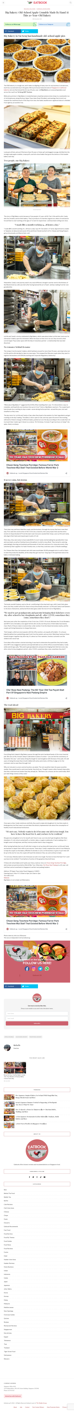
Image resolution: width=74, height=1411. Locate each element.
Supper (6, 1337)
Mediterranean (8, 1307)
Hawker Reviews (9, 1263)
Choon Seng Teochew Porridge (56, 863)
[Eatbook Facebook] (27, 969)
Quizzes (6, 1318)
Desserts (7, 1223)
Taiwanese (7, 1340)
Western (6, 1359)
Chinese (6, 1212)
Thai (5, 1344)
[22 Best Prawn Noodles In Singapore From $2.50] (9, 1125)
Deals (6, 1219)
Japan (6, 1281)
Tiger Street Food (9, 1351)
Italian (6, 1278)
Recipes (6, 1322)
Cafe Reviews (8, 1204)
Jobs (21, 1407)
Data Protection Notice (53, 1407)
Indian (6, 1270)
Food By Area (8, 1234)
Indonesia (7, 1274)
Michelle (16, 1045)
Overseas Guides (9, 1315)
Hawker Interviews (43, 8)
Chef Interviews (9, 1208)
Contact (27, 1407)
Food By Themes (9, 1237)
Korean (6, 1296)
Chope (6, 1215)
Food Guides (8, 1241)
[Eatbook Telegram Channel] (40, 969)
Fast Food (7, 1230)
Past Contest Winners (38, 1407)
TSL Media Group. (41, 1403)
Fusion (6, 1252)
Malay (6, 1300)
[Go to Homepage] (37, 2)
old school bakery (21, 1036)
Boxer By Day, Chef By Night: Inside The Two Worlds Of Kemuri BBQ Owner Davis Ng (14, 1076)
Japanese (7, 1285)
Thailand (6, 1348)
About (15, 1407)
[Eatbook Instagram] (34, 969)
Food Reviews (8, 1248)
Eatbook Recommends (11, 1226)
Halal (5, 1256)
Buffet (6, 1201)
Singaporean (8, 1329)
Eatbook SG (37, 975)
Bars (5, 1190)
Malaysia (7, 1303)
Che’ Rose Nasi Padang (50, 865)
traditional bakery (36, 1036)
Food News (7, 1245)
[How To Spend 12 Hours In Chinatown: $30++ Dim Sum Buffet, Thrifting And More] (9, 1111)
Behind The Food (29, 8)
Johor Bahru (8, 1289)
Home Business (9, 1267)
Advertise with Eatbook (13, 1396)
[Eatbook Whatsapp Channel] (47, 969)
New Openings (8, 1311)
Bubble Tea (7, 1197)
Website (6, 878)
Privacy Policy (66, 1407)
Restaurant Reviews (10, 1326)
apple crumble (9, 1036)
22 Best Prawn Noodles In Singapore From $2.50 (31, 1124)
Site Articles (8, 1333)
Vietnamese (7, 1355)
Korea (6, 1293)
